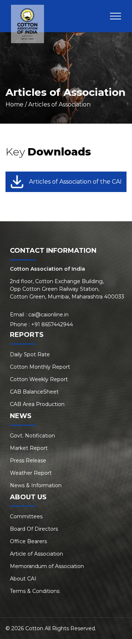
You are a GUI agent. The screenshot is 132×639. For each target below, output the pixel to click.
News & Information (36, 485)
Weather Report (31, 473)
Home (14, 104)
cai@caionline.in (48, 314)
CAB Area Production (37, 404)
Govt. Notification (32, 435)
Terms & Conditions (34, 591)
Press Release (28, 460)
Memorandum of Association (47, 566)
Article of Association (36, 553)
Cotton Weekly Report (39, 379)
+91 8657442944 (52, 324)
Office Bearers (28, 541)
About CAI (23, 578)
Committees (26, 516)
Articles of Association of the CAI (75, 181)
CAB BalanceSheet (34, 391)
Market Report (29, 448)
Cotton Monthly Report (40, 367)
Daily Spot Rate (30, 354)
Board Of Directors (34, 529)
